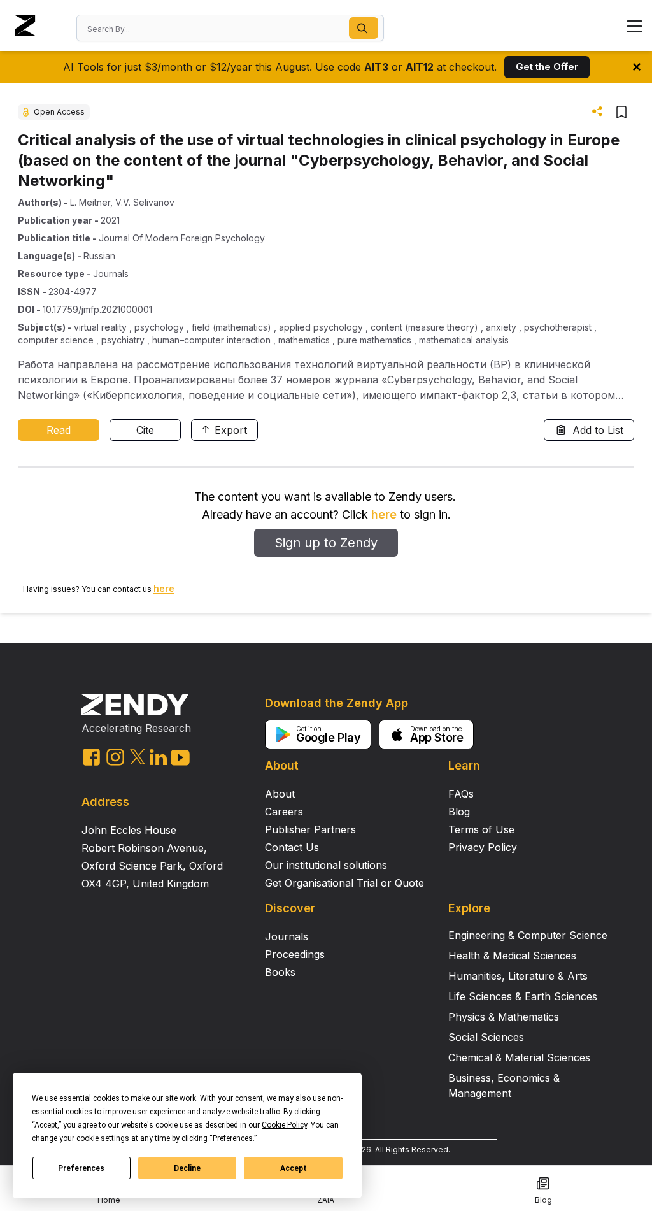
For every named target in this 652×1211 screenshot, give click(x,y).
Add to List (597, 430)
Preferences (81, 1168)
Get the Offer (547, 67)
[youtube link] (180, 758)
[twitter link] (137, 756)
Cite (145, 430)
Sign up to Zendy (326, 542)
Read (58, 430)
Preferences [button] (233, 1138)
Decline (187, 1168)
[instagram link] (115, 757)
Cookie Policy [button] (284, 1125)
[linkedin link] (158, 757)
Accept (293, 1168)
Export (231, 430)
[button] (363, 28)
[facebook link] (91, 757)
